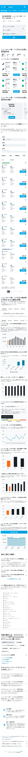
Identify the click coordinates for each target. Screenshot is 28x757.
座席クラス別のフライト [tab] (15, 648)
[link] (11, 117)
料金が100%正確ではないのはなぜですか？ (12, 746)
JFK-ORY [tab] (10, 309)
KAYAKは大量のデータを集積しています (11, 743)
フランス (9, 751)
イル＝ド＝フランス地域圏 (17, 751)
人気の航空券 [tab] (4, 648)
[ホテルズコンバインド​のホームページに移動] (8, 7)
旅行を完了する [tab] (5, 651)
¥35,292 (8, 18)
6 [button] (19, 291)
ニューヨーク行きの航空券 (6, 657)
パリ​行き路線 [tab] (21, 645)
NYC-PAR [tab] (4, 309)
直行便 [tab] (13, 55)
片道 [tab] (24, 55)
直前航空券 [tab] (19, 55)
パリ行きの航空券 (5, 659)
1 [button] (8, 291)
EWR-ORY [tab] (16, 309)
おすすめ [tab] (8, 55)
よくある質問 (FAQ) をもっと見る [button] (14, 579)
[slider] (26, 152)
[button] (2, 7)
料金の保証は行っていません (9, 737)
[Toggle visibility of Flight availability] (14, 372)
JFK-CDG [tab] (23, 309)
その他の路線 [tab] (19, 642)
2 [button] (11, 291)
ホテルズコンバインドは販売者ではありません (13, 741)
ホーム (5, 751)
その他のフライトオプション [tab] (8, 642)
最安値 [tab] (3, 55)
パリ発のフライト (5, 663)
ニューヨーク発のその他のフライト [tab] (9, 645)
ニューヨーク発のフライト (6, 661)
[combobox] (15, 139)
